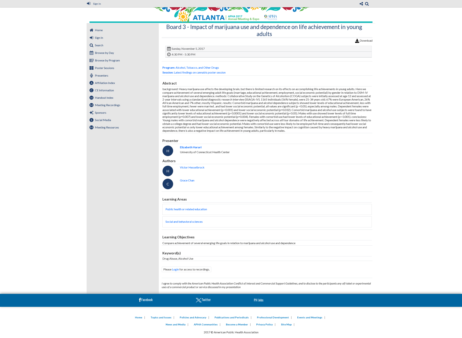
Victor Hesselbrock (192, 167)
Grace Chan (187, 180)
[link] (367, 4)
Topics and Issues (161, 317)
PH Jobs (258, 300)
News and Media (176, 324)
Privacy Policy (264, 324)
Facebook (147, 299)
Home (138, 317)
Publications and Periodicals (232, 317)
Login (175, 269)
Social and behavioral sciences (184, 221)
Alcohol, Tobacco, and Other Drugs (190, 67)
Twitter (206, 299)
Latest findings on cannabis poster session (194, 72)
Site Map (286, 324)
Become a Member (237, 324)
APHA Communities (206, 324)
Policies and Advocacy (193, 317)
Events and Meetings (309, 317)
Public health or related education (186, 209)
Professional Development (273, 317)
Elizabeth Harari (191, 147)
